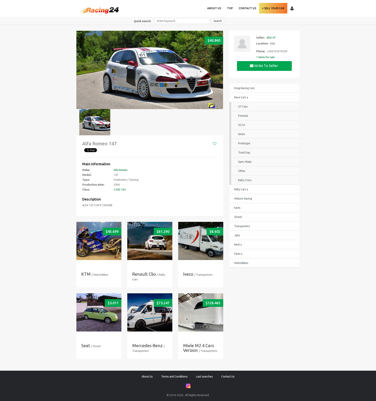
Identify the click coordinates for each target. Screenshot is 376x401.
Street (238, 217)
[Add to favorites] (214, 143)
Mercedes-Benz (147, 345)
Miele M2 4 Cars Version (198, 348)
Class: (86, 189)
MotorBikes (241, 263)
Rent (237, 244)
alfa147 (271, 37)
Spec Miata (244, 161)
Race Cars (240, 97)
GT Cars (243, 106)
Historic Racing (243, 198)
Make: (86, 170)
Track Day (244, 152)
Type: (86, 179)
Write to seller (266, 66)
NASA (241, 134)
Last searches (204, 376)
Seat (85, 345)
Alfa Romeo (120, 170)
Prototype (244, 143)
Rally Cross (245, 180)
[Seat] (98, 312)
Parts (237, 253)
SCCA (241, 124)
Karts (237, 207)
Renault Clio (144, 274)
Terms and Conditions (174, 376)
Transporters (242, 226)
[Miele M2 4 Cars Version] (200, 312)
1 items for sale (265, 57)
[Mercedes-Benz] (149, 312)
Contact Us (247, 8)
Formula (243, 115)
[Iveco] (200, 241)
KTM (86, 274)
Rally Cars (240, 189)
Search (217, 21)
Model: (86, 174)
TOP (230, 8)
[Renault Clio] (149, 241)
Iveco (188, 274)
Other (241, 171)
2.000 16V (120, 189)
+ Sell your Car (273, 8)
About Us (214, 8)
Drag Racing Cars (244, 88)
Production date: (93, 184)
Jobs (237, 235)
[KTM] (98, 241)
